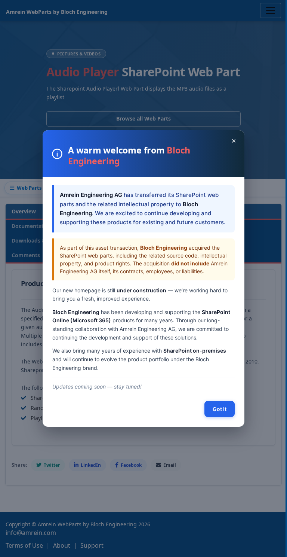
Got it (219, 409)
